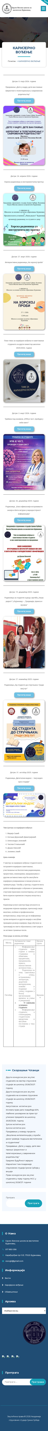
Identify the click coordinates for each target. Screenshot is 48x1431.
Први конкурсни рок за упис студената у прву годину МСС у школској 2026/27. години (21, 1179)
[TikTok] (17, 1357)
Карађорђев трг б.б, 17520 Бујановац (23, 1255)
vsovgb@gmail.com (14, 1261)
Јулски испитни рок (15, 1124)
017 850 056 (11, 1249)
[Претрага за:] (24, 1382)
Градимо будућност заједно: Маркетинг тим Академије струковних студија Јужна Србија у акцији (23, 1166)
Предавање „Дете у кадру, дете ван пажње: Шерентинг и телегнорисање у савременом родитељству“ (23, 1151)
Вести (8, 1278)
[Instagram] (8, 1357)
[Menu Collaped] (43, 8)
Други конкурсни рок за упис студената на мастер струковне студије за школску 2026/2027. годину (21, 1082)
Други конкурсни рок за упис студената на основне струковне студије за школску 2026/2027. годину (22, 1097)
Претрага (10, 1197)
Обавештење (11, 1292)
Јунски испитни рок (15, 1128)
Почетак (12, 61)
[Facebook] (3, 1357)
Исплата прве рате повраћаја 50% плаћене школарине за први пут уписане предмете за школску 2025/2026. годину (22, 1115)
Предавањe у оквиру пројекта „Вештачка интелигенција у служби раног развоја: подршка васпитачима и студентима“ (24, 1137)
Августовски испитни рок (18, 1106)
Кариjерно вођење (14, 1285)
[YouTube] (13, 1357)
